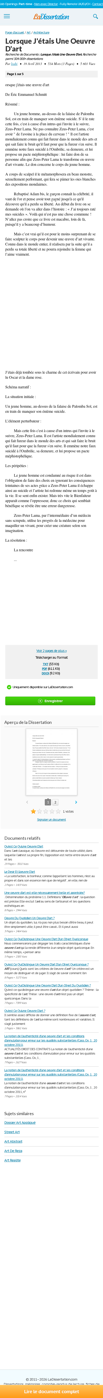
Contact (97, 4)
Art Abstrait (13, 1141)
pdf (44, 668)
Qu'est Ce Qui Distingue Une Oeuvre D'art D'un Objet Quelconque (46, 939)
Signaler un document (51, 820)
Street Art (12, 1132)
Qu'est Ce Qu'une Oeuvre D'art (23, 846)
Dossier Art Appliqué (19, 1122)
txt (45, 663)
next (76, 802)
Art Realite (12, 1160)
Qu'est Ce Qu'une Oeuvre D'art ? (24, 1011)
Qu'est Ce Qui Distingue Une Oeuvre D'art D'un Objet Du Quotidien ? (47, 985)
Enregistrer (54, 701)
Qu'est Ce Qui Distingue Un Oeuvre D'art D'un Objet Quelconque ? (46, 964)
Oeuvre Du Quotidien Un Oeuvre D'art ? (29, 918)
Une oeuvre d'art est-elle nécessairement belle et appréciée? (44, 893)
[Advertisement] (51, 313)
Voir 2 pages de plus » (51, 651)
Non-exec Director (46, 4)
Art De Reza (13, 1150)
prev (27, 802)
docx (45, 673)
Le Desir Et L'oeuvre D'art (19, 872)
